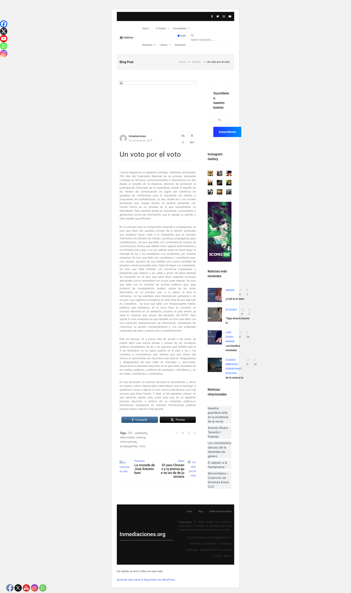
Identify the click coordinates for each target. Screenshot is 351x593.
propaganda (128, 446)
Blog (201, 511)
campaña (141, 433)
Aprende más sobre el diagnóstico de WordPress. (146, 579)
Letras (163, 44)
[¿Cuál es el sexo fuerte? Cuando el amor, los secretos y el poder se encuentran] (215, 295)
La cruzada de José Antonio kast (144, 469)
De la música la (234, 377)
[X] (3, 31)
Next (181, 460)
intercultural (128, 442)
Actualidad (179, 28)
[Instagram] (3, 53)
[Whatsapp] (3, 46)
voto (142, 446)
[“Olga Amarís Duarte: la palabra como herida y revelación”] (215, 314)
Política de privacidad (220, 511)
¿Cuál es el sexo (235, 298)
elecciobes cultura (132, 437)
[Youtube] (3, 38)
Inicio (145, 28)
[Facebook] (3, 24)
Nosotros (180, 44)
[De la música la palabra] (215, 365)
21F (130, 433)
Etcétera (147, 44)
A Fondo (161, 28)
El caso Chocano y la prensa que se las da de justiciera (172, 470)
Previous (139, 460)
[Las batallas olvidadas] (215, 337)
